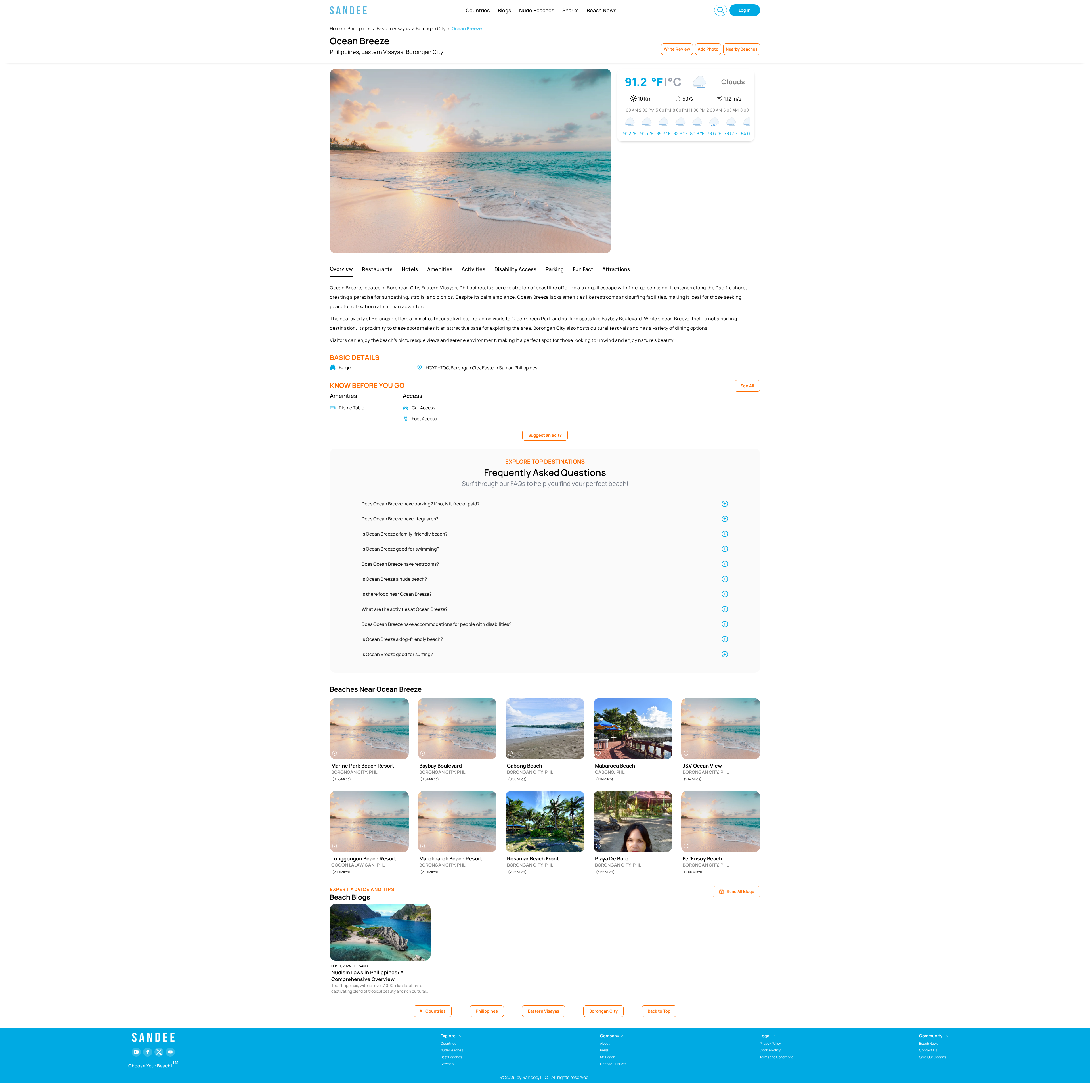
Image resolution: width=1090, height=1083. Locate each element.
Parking (555, 269)
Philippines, (345, 52)
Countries (478, 10)
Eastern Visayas (393, 28)
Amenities (439, 269)
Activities (473, 269)
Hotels (410, 269)
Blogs (504, 10)
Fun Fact (583, 269)
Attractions (616, 269)
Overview (341, 268)
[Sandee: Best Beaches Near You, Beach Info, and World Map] (348, 10)
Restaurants (377, 269)
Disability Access (515, 269)
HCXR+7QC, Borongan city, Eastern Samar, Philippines (481, 368)
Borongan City (430, 28)
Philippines (358, 28)
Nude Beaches (536, 10)
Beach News (602, 10)
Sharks (570, 10)
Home (336, 28)
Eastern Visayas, (383, 52)
